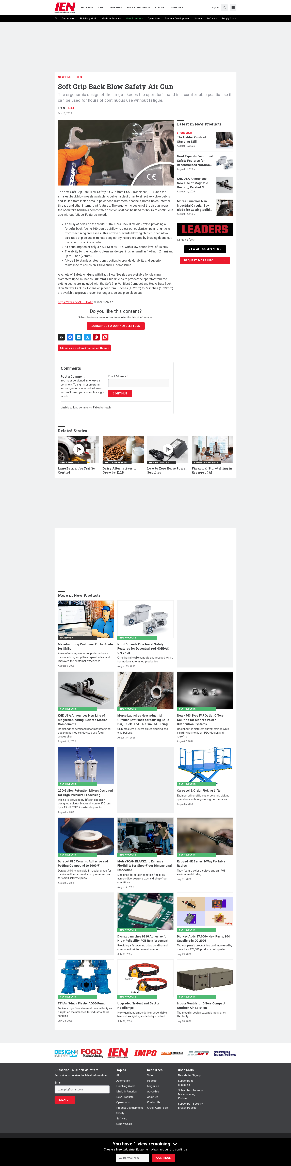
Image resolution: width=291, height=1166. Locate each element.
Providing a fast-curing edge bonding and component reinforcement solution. (142, 947)
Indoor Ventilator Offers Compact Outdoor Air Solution (201, 1005)
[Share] (70, 337)
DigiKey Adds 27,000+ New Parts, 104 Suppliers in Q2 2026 (203, 938)
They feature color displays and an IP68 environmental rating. (201, 872)
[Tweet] (87, 337)
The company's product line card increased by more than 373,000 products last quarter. (204, 947)
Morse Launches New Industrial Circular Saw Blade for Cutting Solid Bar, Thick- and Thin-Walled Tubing (193, 205)
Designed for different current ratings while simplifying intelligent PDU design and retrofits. (203, 732)
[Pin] (96, 337)
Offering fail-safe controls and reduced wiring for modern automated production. (145, 659)
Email (58, 1082)
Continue (163, 1157)
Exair (71, 107)
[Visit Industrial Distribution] (172, 1053)
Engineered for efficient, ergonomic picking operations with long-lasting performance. (203, 797)
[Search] (224, 7)
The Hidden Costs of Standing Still (191, 139)
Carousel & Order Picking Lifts (199, 790)
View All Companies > (205, 249)
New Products (70, 77)
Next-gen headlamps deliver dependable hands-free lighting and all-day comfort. (142, 1014)
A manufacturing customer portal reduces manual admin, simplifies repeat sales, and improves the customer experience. (84, 657)
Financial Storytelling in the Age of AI (212, 470)
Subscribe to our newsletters (115, 326)
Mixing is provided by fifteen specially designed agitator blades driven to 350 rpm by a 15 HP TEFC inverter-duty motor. (84, 803)
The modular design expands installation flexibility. (201, 1014)
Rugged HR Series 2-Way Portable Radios (201, 863)
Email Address (118, 376)
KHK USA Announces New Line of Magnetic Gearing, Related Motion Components (194, 183)
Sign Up (65, 1099)
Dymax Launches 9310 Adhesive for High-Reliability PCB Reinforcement (142, 938)
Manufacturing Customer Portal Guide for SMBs (85, 646)
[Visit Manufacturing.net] (198, 1053)
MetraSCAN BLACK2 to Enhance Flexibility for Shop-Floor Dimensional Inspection (144, 866)
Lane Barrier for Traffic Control (76, 470)
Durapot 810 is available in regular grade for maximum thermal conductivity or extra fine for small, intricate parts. (84, 874)
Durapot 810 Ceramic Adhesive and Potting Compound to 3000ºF (83, 863)
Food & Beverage (116, 462)
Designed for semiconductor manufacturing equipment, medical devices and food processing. (84, 732)
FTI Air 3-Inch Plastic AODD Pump (81, 1003)
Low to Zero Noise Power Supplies (167, 470)
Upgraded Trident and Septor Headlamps (138, 1005)
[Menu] (233, 7)
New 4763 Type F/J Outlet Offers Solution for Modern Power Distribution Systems (200, 720)
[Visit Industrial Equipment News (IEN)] (117, 1053)
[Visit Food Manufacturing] (92, 1053)
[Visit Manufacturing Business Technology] (224, 1053)
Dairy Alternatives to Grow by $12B (120, 470)
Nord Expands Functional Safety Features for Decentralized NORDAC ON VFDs (195, 160)
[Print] (61, 337)
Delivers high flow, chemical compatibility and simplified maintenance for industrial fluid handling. (86, 1012)
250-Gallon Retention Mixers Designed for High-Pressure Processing (85, 793)
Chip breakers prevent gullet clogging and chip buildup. (142, 730)
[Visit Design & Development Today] (66, 1053)
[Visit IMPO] (145, 1053)
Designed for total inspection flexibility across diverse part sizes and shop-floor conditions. (142, 878)
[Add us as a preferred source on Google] (105, 337)
